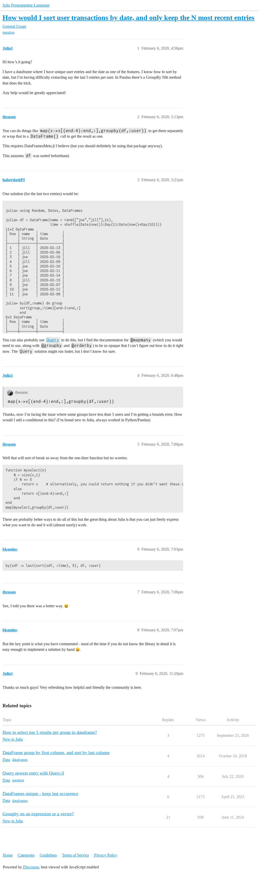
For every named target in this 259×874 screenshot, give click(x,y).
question (8, 32)
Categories (26, 855)
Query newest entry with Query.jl (33, 773)
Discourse (31, 867)
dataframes (20, 760)
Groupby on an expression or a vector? (38, 813)
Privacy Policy (105, 855)
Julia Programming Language (26, 5)
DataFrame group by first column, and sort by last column (56, 752)
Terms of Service (75, 855)
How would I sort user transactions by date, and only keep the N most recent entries (128, 18)
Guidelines (48, 855)
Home (8, 855)
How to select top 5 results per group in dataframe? (50, 732)
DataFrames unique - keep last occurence (40, 793)
